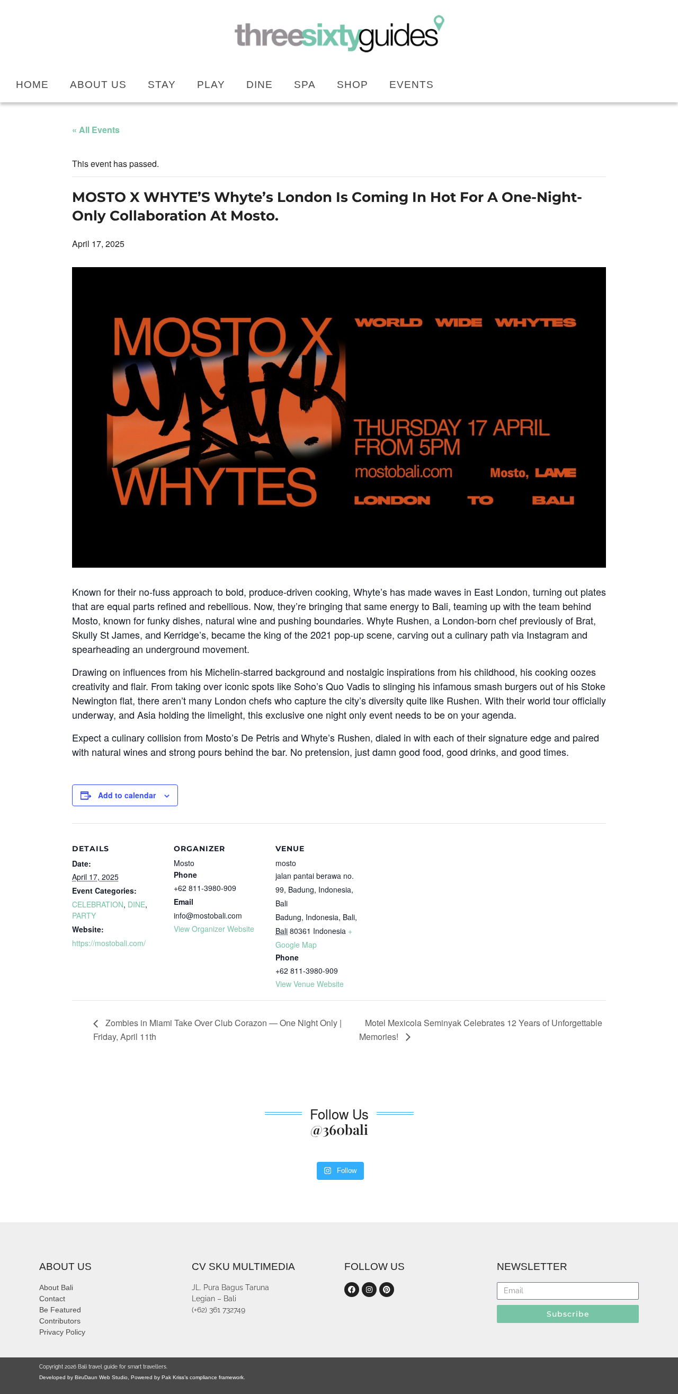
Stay (162, 84)
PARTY (84, 915)
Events (411, 84)
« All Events (96, 129)
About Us (98, 84)
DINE (136, 904)
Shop (352, 84)
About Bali (56, 1287)
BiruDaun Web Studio (100, 1377)
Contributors (60, 1321)
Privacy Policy (62, 1332)
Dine (259, 84)
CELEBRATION (97, 904)
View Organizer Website (214, 928)
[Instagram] (369, 1289)
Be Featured (60, 1309)
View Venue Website (309, 983)
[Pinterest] (386, 1289)
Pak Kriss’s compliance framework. (203, 1377)
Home (32, 84)
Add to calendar (127, 795)
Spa (305, 84)
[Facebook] (351, 1289)
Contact (52, 1298)
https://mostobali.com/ (109, 943)
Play (211, 84)
